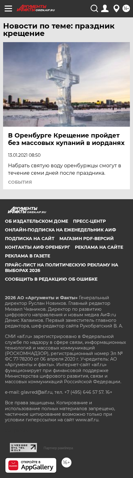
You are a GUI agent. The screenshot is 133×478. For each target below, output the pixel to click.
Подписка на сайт (29, 238)
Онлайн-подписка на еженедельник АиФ (60, 230)
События (20, 182)
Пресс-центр (89, 221)
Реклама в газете (27, 256)
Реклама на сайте (99, 247)
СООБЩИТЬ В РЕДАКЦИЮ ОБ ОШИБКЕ (51, 279)
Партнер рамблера (58, 448)
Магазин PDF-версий (86, 238)
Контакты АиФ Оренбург (37, 247)
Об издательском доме (36, 221)
